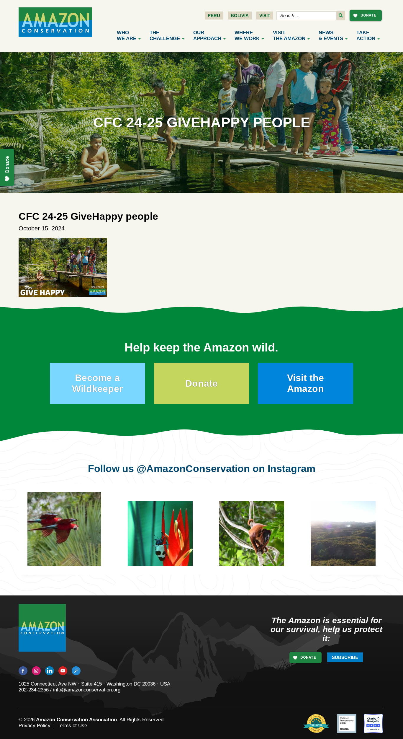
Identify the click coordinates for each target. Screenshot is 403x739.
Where (247, 35)
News (331, 35)
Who (126, 35)
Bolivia (240, 15)
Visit (264, 15)
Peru (214, 15)
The (165, 35)
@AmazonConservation (193, 468)
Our (207, 35)
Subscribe (345, 657)
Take (365, 35)
